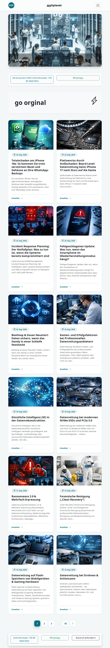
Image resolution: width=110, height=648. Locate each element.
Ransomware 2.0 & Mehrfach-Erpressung (26, 497)
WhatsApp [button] (55, 637)
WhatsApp (78, 77)
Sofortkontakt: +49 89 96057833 (24, 639)
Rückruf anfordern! (86, 637)
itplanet (54, 5)
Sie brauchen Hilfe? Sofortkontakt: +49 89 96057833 (32, 79)
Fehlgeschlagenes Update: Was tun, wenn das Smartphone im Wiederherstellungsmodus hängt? (77, 252)
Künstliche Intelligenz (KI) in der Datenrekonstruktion (30, 418)
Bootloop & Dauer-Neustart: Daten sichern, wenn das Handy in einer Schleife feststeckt (30, 339)
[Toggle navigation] (98, 5)
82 (66, 623)
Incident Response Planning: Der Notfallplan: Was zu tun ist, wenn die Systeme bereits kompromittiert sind (31, 251)
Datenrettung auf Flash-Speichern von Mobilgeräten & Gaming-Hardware (30, 578)
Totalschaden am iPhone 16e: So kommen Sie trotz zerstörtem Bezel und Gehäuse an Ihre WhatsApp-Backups (30, 167)
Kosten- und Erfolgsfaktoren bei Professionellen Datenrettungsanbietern (78, 338)
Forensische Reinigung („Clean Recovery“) (75, 497)
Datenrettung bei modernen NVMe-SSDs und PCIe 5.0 (79, 418)
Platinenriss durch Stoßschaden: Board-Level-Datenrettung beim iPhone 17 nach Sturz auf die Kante (78, 165)
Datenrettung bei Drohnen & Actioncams (79, 576)
